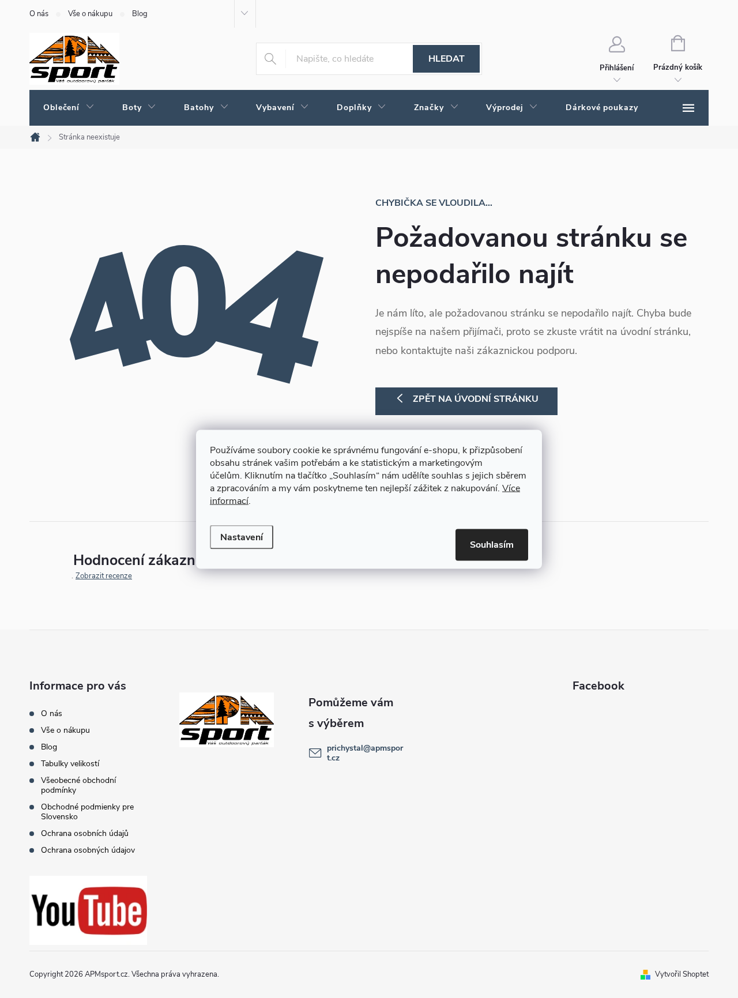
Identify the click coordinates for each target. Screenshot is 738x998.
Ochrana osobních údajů (85, 833)
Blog (140, 14)
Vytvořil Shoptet (682, 974)
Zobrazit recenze (104, 576)
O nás (38, 14)
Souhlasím (492, 544)
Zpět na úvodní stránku (476, 399)
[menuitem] (68, 108)
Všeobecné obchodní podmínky (78, 785)
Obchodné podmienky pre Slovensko (87, 811)
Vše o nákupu (90, 14)
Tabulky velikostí (70, 763)
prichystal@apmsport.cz (365, 753)
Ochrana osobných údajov (88, 850)
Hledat (446, 58)
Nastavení (241, 536)
